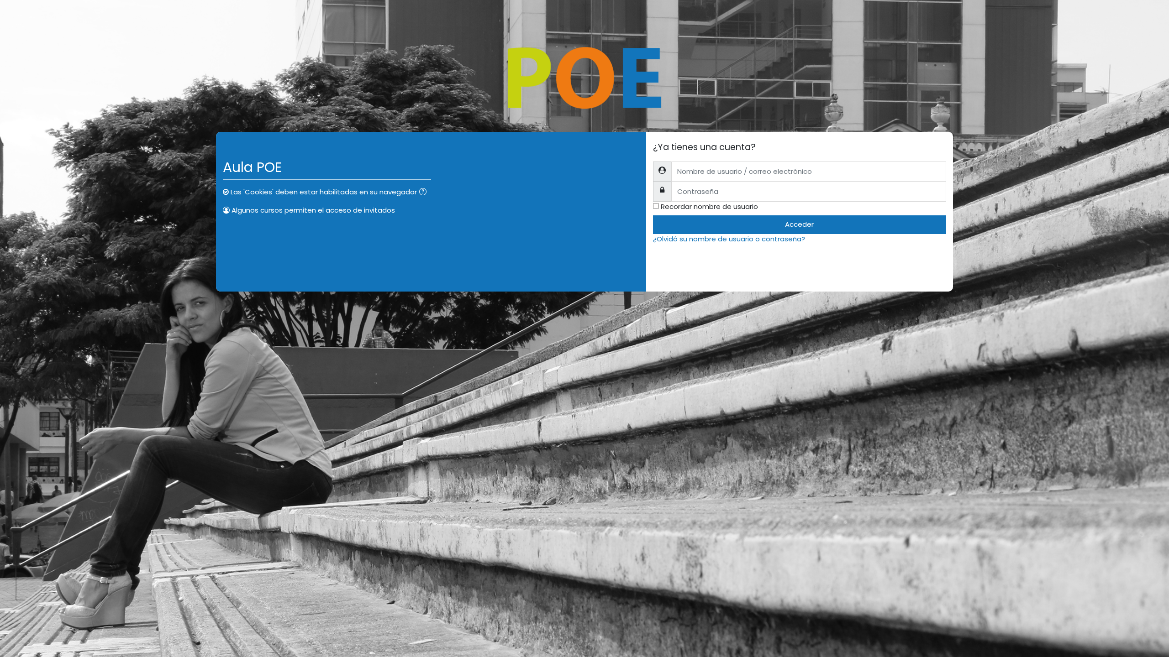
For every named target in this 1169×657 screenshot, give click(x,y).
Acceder (799, 224)
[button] (425, 192)
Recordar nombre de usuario (709, 206)
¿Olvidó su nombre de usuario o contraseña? (729, 239)
